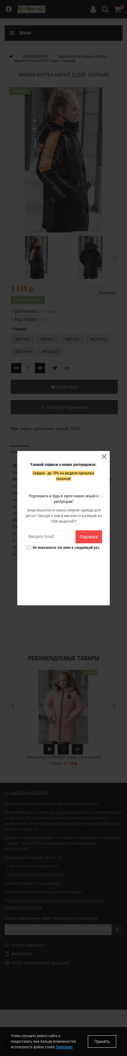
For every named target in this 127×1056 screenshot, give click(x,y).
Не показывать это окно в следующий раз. (66, 548)
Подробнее (64, 1047)
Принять (102, 1041)
